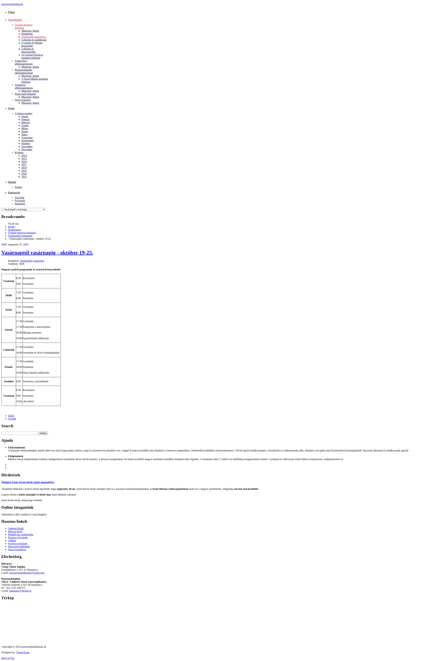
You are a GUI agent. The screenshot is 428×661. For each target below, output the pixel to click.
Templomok (14, 229)
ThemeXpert (22, 652)
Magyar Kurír (15, 531)
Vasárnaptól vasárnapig (20, 235)
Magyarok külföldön (19, 546)
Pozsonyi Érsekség (18, 537)
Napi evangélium (17, 549)
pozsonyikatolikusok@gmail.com (26, 572)
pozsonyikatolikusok (12, 4)
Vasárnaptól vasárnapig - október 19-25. (47, 253)
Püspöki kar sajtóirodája (20, 534)
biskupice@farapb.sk (20, 590)
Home (11, 226)
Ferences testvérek (17, 543)
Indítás (43, 433)
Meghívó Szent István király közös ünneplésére (27, 482)
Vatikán (12, 540)
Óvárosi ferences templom (22, 232)
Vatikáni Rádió (16, 528)
